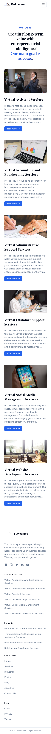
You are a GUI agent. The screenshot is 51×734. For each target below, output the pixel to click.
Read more (14, 129)
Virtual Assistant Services (17, 594)
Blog (6, 682)
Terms (7, 719)
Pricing (7, 677)
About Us (9, 688)
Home (7, 661)
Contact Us (10, 693)
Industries (9, 671)
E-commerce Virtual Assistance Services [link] (25, 628)
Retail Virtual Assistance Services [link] (21, 648)
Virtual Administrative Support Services (24, 588)
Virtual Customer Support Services (22, 599)
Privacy (8, 714)
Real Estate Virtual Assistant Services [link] (23, 642)
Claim (7, 708)
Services (8, 666)
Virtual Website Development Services (24, 613)
